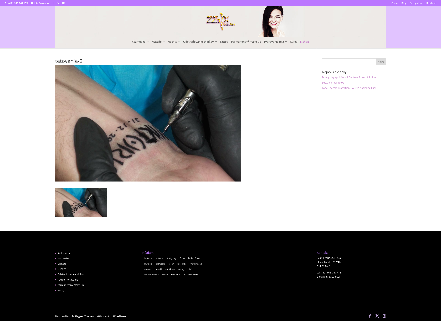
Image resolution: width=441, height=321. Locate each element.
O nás (394, 3)
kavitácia (148, 263)
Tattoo (224, 42)
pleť (190, 269)
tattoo (165, 274)
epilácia (159, 258)
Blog (404, 3)
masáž (159, 269)
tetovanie (175, 274)
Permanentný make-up (246, 42)
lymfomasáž (196, 263)
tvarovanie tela (191, 274)
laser (171, 263)
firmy (182, 258)
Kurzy (294, 42)
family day (171, 258)
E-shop (304, 42)
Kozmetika (139, 42)
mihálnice (170, 269)
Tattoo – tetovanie (68, 279)
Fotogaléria (416, 3)
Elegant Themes (84, 316)
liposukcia (182, 263)
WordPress (119, 316)
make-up (148, 269)
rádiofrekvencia (151, 274)
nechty (181, 269)
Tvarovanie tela (274, 42)
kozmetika (160, 263)
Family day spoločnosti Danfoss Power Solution (349, 77)
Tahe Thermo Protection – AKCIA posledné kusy (349, 88)
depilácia (148, 258)
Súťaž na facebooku (333, 82)
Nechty (172, 42)
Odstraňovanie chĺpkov (198, 42)
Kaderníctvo (64, 253)
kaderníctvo (193, 258)
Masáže (157, 42)
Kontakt (431, 3)
